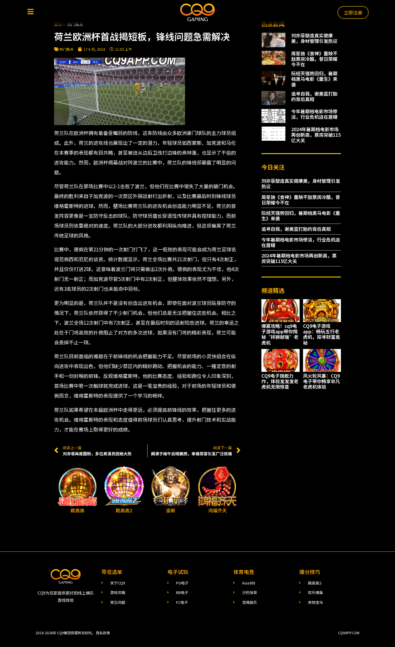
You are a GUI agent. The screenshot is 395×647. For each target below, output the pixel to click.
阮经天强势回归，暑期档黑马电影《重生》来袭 (314, 79)
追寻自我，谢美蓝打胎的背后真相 (314, 96)
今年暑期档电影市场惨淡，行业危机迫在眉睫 (314, 114)
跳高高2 (124, 510)
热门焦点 (66, 49)
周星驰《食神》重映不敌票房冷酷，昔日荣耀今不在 (314, 59)
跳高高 (77, 510)
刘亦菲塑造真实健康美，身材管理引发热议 (314, 38)
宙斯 (170, 510)
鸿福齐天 (217, 510)
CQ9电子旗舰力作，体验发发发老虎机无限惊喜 (279, 381)
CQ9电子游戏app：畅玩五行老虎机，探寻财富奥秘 (321, 334)
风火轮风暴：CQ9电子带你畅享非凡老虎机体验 (321, 381)
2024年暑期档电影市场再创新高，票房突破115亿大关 (316, 135)
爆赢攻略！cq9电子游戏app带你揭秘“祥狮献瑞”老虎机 (279, 334)
